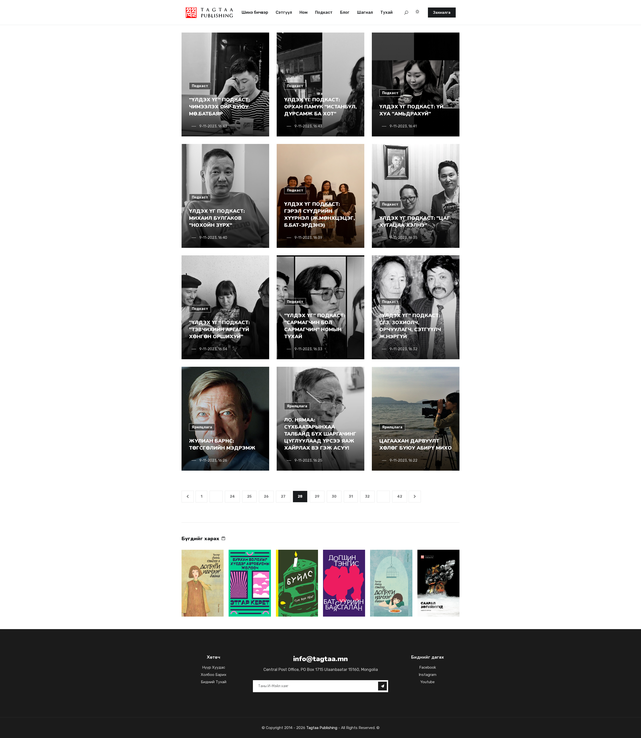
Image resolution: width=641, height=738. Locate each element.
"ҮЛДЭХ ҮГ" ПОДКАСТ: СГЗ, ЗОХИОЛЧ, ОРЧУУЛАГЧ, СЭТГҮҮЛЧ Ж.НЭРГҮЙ (410, 326)
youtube (427, 682)
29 (317, 496)
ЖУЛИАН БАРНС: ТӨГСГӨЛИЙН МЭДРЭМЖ (222, 444)
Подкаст (324, 12)
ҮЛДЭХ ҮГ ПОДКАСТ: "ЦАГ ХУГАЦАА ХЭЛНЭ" (414, 222)
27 (283, 496)
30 (334, 496)
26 (266, 496)
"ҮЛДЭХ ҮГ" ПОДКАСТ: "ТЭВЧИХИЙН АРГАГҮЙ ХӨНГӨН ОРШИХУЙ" (219, 329)
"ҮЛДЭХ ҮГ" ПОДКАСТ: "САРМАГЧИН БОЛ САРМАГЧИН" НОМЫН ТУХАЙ (314, 326)
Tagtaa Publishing (321, 727)
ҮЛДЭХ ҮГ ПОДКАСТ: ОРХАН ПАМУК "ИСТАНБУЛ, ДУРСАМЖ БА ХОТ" (320, 106)
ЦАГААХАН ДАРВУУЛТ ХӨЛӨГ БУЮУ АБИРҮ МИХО (415, 444)
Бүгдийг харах (201, 538)
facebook (427, 667)
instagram (427, 674)
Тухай (386, 12)
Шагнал (365, 12)
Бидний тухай (213, 682)
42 (399, 496)
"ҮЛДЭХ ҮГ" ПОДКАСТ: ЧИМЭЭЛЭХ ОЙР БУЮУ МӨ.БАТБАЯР (219, 106)
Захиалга (441, 12)
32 (367, 496)
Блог (345, 12)
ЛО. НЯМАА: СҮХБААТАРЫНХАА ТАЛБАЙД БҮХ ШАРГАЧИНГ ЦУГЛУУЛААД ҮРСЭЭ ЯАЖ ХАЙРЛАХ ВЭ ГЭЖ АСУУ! (320, 434)
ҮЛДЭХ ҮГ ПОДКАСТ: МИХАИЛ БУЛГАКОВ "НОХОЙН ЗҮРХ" (217, 218)
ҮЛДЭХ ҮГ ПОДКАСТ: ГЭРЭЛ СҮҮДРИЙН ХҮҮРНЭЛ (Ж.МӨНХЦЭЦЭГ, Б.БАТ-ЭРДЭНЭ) (319, 215)
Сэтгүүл (284, 12)
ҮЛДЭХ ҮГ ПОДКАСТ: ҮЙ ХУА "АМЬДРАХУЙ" (411, 110)
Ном (303, 12)
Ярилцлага (202, 427)
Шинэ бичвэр (255, 12)
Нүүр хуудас (213, 667)
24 (232, 496)
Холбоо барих (213, 674)
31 (351, 496)
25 (249, 496)
